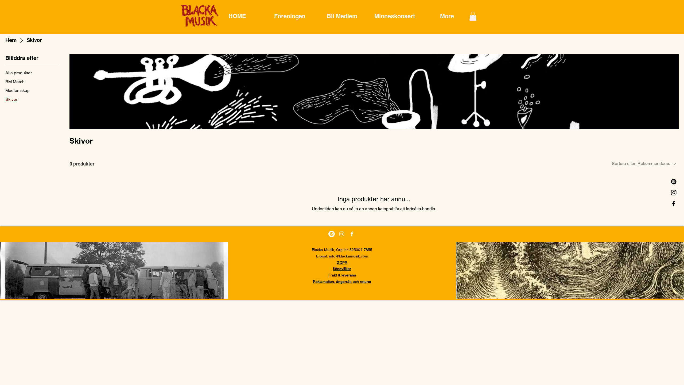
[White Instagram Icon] (342, 234)
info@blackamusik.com (348, 256)
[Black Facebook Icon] (673, 203)
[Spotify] (673, 181)
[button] (473, 16)
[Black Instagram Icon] (673, 192)
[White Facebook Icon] (352, 234)
